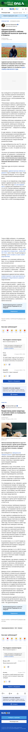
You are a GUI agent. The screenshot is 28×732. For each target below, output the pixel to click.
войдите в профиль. (9, 348)
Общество (4, 402)
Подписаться (14, 311)
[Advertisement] (14, 81)
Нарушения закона (17, 12)
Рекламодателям (14, 721)
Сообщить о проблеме (14, 717)
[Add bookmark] (25, 693)
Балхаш (20, 628)
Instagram (15, 394)
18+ (16, 628)
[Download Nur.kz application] (14, 3)
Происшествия (5, 12)
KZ (23, 9)
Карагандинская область (8, 628)
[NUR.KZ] (14, 9)
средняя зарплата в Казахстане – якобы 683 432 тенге (14, 251)
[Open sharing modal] (18, 693)
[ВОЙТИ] (25, 9)
